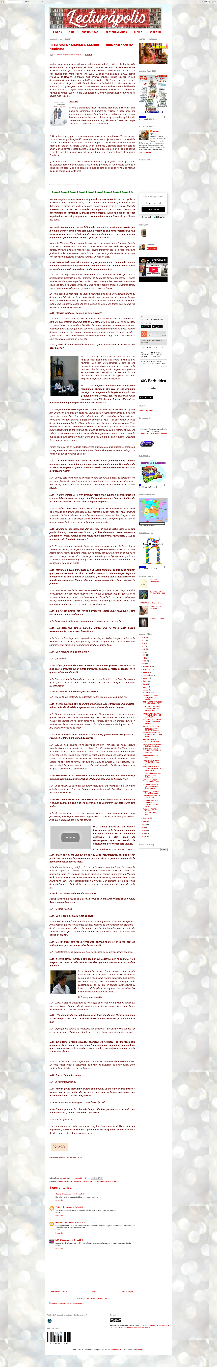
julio (145, 681)
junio (145, 684)
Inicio (94, 1292)
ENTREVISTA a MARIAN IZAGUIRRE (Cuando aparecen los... (151, 708)
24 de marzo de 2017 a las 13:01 (74, 1222)
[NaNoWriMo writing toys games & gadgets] (153, 117)
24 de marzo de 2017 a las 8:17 (73, 1194)
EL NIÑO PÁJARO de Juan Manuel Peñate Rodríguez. (152, 775)
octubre (146, 672)
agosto (146, 678)
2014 (143, 831)
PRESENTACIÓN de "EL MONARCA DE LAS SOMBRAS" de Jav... (151, 728)
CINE (71, 32)
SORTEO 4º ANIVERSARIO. (155, 580)
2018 (143, 661)
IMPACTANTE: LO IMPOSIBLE (156, 607)
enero (145, 821)
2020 (144, 655)
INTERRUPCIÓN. (148, 692)
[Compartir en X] (97, 1178)
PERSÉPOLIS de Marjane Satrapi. (152, 603)
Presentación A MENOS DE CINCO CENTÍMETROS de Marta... (151, 803)
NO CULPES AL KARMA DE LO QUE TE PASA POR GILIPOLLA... (152, 721)
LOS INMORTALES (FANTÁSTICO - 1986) (157, 592)
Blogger (141, 1350)
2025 (144, 640)
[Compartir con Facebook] (99, 1178)
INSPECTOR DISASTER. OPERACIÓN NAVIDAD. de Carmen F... (152, 768)
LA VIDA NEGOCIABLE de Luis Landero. (152, 797)
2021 (143, 652)
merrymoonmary (115, 1350)
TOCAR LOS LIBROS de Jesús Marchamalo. (151, 792)
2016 (143, 825)
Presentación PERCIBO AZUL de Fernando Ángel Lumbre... (151, 786)
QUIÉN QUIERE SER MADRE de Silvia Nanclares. (152, 745)
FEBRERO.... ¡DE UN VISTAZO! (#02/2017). (151, 740)
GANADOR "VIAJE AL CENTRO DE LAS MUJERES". (150, 697)
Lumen (96, 1181)
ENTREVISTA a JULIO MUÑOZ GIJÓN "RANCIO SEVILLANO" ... (152, 751)
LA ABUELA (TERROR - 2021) (157, 619)
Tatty (58, 1207)
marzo (145, 690)
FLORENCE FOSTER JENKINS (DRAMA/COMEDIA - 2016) (151, 811)
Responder (59, 1200)
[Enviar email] (143, 233)
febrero (146, 818)
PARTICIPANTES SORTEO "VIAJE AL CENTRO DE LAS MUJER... (152, 715)
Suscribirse (153, 209)
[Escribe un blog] (94, 1178)
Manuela (59, 1222)
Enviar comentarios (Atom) (97, 1299)
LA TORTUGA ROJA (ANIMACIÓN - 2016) (151, 781)
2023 (144, 646)
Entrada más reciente (59, 1292)
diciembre (147, 666)
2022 (144, 649)
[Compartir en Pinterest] (101, 1178)
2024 (144, 643)
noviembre (147, 669)
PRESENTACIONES (116, 32)
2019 (143, 658)
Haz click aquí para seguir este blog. (153, 433)
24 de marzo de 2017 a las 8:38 (72, 1207)
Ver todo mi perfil (146, 152)
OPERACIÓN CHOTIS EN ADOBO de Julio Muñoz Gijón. (152, 734)
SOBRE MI (155, 32)
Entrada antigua (127, 1292)
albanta (58, 1194)
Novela (115, 1181)
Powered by (147, 217)
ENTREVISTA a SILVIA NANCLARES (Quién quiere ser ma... (151, 762)
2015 (143, 828)
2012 (143, 837)
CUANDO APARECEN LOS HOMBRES (69, 1181)
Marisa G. (156, 131)
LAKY (57, 1240)
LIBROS (57, 32)
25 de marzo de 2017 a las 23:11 (71, 1240)
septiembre (147, 675)
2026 (144, 637)
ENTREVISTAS (90, 32)
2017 (143, 664)
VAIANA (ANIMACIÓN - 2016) (151, 756)
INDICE (138, 32)
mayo (145, 687)
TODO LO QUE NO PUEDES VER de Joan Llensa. (152, 703)
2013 (143, 833)
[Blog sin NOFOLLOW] (146, 447)
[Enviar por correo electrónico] (92, 1178)
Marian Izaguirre (105, 1181)
